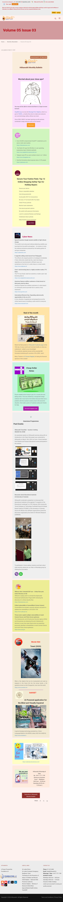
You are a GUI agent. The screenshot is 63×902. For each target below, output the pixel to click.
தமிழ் (58, 12)
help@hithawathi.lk (26, 1)
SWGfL (20, 114)
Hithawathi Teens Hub (38, 1)
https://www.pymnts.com (21, 291)
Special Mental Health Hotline (29, 888)
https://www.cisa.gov (20, 629)
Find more (31, 125)
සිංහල (53, 12)
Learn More (31, 223)
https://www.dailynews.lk (21, 266)
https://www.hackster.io (20, 735)
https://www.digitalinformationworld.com (26, 152)
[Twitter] (44, 801)
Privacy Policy (58, 897)
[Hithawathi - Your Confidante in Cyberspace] (8, 18)
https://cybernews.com (22, 162)
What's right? (8, 4)
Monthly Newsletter (12, 42)
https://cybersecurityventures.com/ (31, 761)
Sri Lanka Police (26, 869)
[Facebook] (40, 801)
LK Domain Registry (29, 356)
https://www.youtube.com (21, 687)
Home (2, 42)
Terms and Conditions (47, 897)
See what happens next (31, 408)
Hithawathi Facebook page (36, 345)
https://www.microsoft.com (21, 303)
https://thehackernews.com (23, 145)
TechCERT (24, 890)
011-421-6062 (18, 1)
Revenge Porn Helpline (35, 112)
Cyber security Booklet (49, 1)
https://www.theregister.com (23, 157)
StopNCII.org (18, 112)
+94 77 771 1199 (57, 873)
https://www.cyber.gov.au (21, 611)
